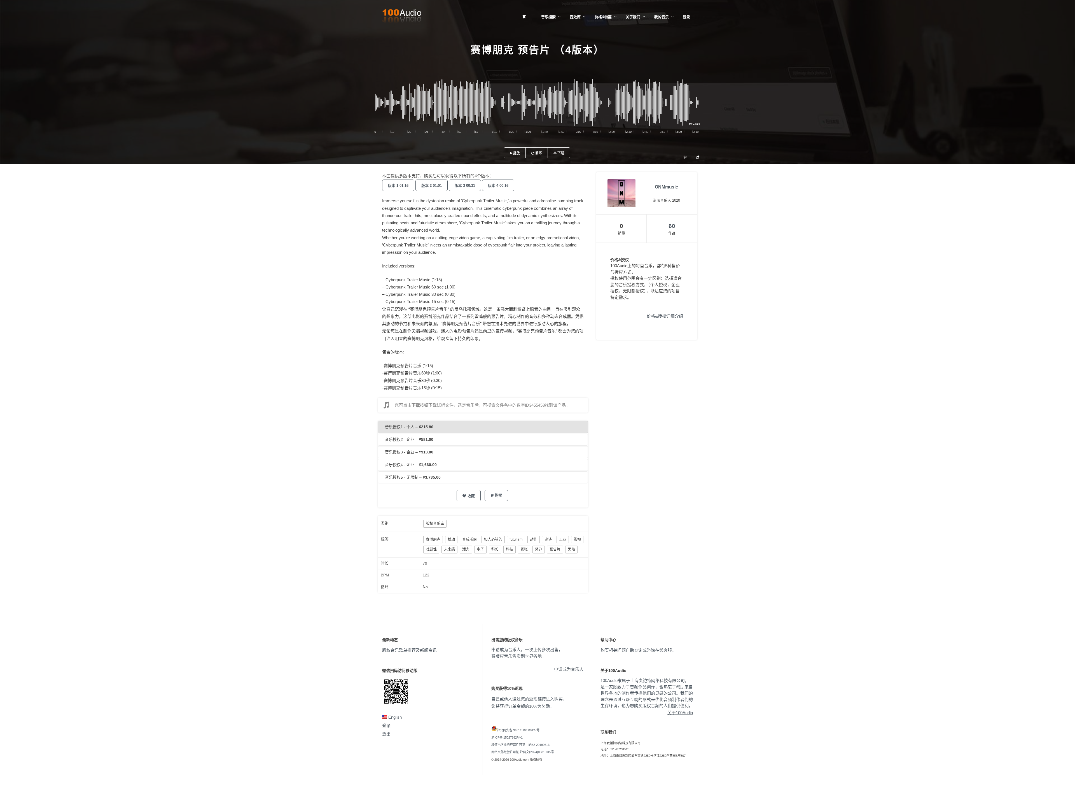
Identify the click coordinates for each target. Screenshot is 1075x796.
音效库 (575, 17)
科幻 (495, 549)
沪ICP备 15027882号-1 (507, 737)
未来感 (449, 549)
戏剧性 (431, 549)
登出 (386, 734)
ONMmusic (666, 187)
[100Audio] (402, 17)
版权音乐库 (435, 523)
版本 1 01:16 (398, 185)
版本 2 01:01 (431, 185)
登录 (686, 17)
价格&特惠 (603, 17)
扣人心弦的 (493, 539)
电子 (480, 549)
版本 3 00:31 (465, 185)
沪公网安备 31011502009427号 (518, 730)
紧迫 (538, 549)
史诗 (548, 539)
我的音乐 (661, 17)
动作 (533, 539)
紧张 (524, 549)
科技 (509, 549)
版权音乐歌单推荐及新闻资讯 (409, 650)
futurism (516, 539)
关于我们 (633, 17)
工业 (562, 539)
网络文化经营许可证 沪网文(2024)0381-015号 (522, 752)
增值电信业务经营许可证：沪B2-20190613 (520, 744)
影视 (577, 539)
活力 (465, 549)
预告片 (555, 549)
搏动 (451, 539)
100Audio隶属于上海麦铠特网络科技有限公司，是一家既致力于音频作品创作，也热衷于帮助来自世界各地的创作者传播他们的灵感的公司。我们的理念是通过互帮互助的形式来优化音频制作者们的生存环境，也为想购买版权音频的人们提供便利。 (646, 693)
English (394, 717)
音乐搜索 (548, 17)
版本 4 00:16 (498, 185)
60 (672, 226)
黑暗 (571, 549)
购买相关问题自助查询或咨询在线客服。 (638, 650)
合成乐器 (469, 539)
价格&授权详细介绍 (665, 316)
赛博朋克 (433, 539)
